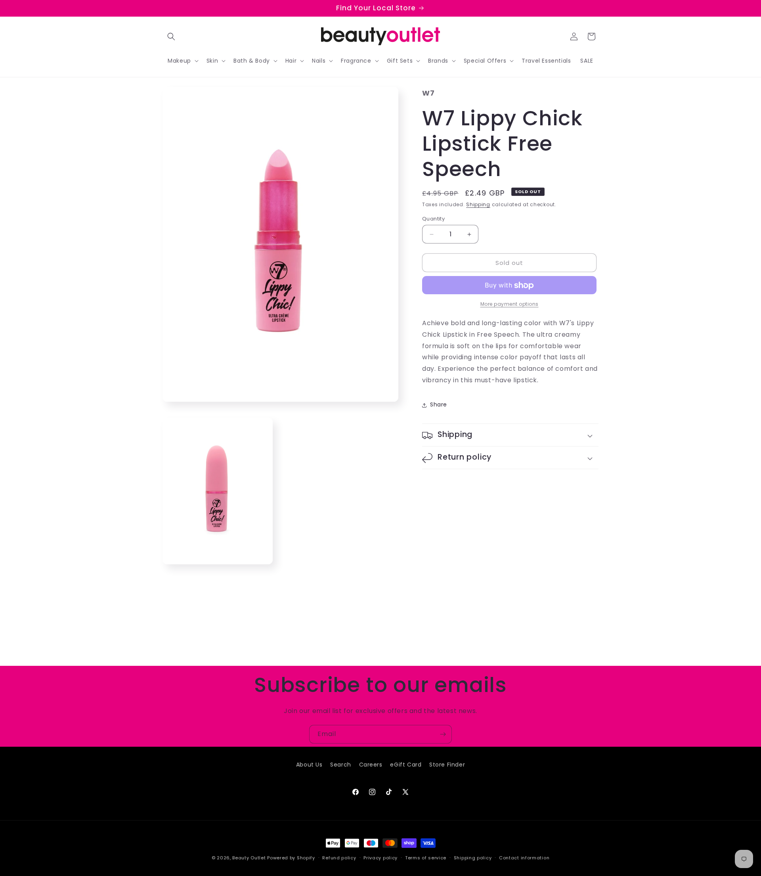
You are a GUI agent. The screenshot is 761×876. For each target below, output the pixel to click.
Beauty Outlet (249, 858)
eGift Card (405, 765)
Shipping (478, 204)
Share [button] (438, 405)
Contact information (524, 858)
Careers (370, 765)
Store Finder (447, 765)
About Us (309, 765)
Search (340, 765)
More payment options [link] (509, 304)
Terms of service (425, 858)
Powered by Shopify (291, 858)
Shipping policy (473, 858)
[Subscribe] (442, 734)
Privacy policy (380, 858)
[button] (171, 36)
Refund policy (339, 858)
